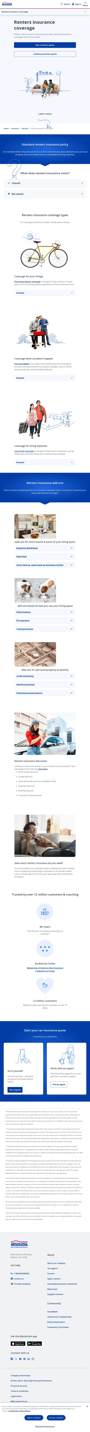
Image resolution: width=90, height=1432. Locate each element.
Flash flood (21, 556)
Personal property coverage (27, 281)
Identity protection (25, 684)
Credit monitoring (25, 676)
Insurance (15, 128)
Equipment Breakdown (27, 548)
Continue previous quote (45, 54)
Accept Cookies (56, 1418)
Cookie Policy (13, 1411)
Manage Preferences (45, 1426)
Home (6, 128)
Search (67, 4)
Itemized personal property (29, 693)
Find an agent (58, 1084)
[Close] (87, 1406)
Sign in (78, 4)
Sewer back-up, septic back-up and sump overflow (39, 565)
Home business (23, 612)
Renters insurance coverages (15, 11)
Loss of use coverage (24, 451)
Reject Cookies (34, 1418)
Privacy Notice (24, 1411)
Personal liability (21, 364)
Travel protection (24, 629)
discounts (43, 769)
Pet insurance (22, 620)
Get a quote (15, 1090)
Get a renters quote (45, 45)
